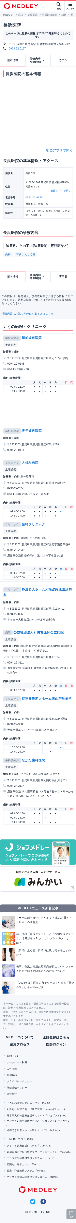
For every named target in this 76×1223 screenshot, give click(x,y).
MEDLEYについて (20, 1037)
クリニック (12, 462)
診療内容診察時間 (35, 60)
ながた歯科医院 (33, 760)
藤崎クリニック (33, 524)
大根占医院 (30, 462)
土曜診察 (10, 344)
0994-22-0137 (17, 48)
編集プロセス (20, 1044)
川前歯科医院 (32, 338)
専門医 (63, 60)
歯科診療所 (12, 338)
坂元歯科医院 (32, 430)
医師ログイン (56, 1044)
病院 (8, 632)
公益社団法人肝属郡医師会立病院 (39, 632)
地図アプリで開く (59, 150)
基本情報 (12, 60)
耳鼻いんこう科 (25, 254)
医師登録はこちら (56, 1037)
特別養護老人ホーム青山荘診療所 (47, 698)
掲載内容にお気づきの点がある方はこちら (28, 313)
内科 (8, 254)
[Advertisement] (38, 411)
